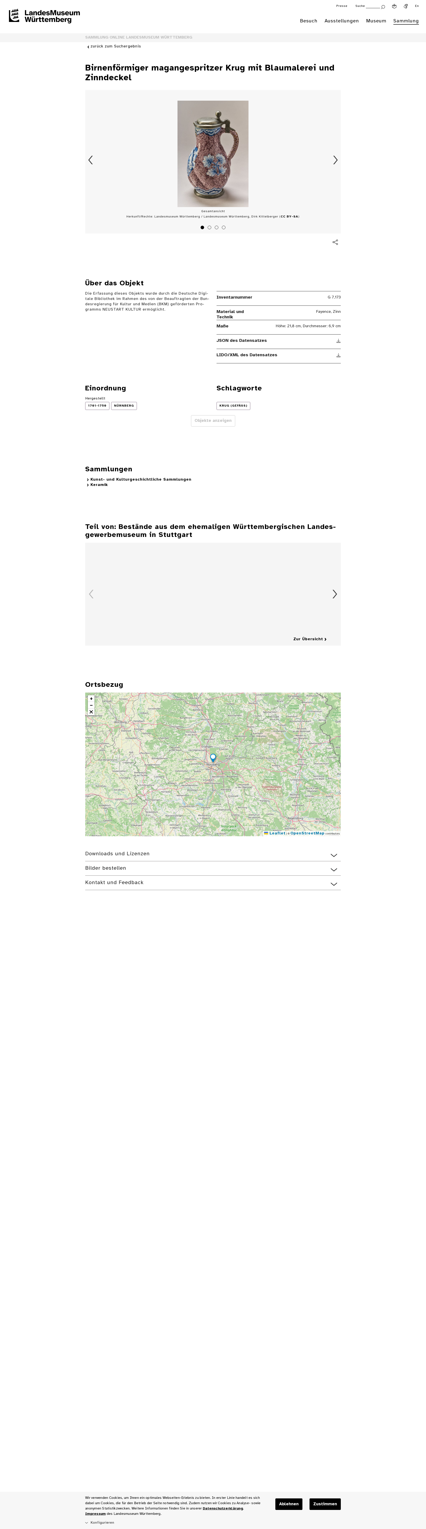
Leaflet (277, 833)
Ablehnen (289, 1504)
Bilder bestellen (105, 868)
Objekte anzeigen (213, 421)
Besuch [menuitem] (309, 21)
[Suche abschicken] (383, 6)
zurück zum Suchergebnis (116, 46)
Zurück (90, 160)
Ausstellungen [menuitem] (342, 21)
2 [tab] (210, 228)
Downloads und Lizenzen (117, 854)
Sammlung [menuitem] (406, 21)
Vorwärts (335, 160)
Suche (360, 6)
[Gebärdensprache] (406, 6)
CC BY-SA (289, 216)
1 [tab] (203, 228)
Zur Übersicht (308, 639)
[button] (213, 758)
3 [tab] (217, 228)
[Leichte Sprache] (394, 6)
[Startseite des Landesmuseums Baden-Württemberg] (44, 19)
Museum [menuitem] (376, 21)
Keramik (99, 485)
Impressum (95, 1514)
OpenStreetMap (307, 833)
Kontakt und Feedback (114, 882)
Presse (341, 6)
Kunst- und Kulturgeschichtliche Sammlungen (141, 480)
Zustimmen (325, 1504)
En (417, 6)
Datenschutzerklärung (223, 1508)
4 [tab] (224, 228)
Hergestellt (95, 398)
